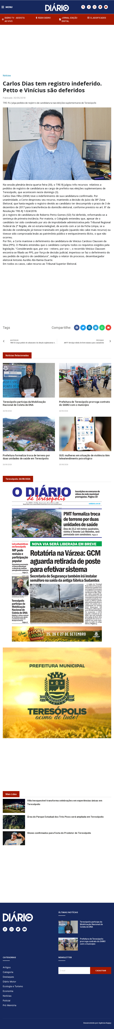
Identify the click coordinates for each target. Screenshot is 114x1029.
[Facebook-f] (89, 7)
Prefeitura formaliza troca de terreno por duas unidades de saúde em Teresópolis (26, 457)
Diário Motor (9, 981)
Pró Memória (9, 1005)
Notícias (7, 75)
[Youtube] (106, 7)
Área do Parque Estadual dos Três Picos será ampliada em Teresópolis (65, 816)
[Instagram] (94, 7)
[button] (83, 7)
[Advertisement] (58, 48)
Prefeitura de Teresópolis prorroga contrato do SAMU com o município (84, 403)
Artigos (7, 967)
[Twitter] (100, 7)
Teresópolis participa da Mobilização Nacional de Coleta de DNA (24, 403)
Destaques (8, 976)
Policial (6, 1000)
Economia (8, 991)
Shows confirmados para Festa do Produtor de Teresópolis (59, 833)
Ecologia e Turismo (13, 986)
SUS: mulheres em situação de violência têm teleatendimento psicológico (84, 457)
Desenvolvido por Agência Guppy (97, 1023)
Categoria (8, 972)
